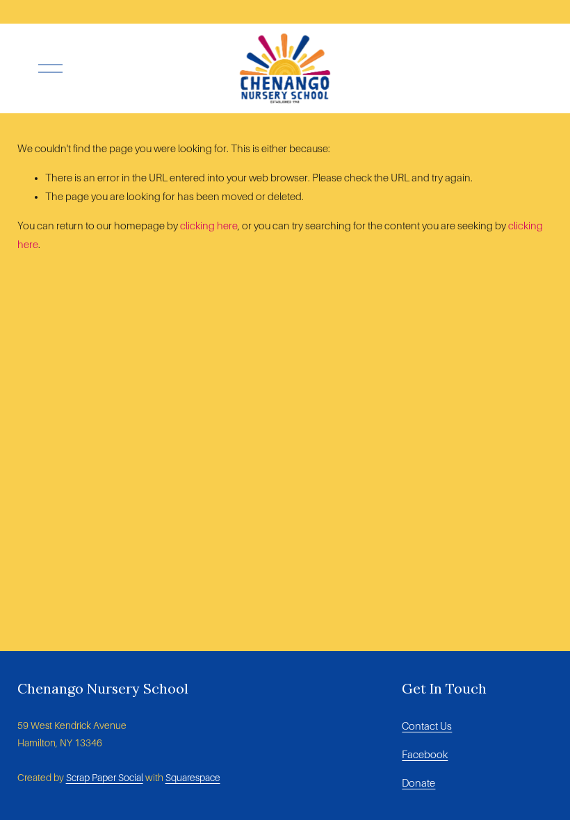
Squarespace (192, 777)
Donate (418, 783)
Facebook (425, 754)
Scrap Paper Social (104, 777)
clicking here (209, 225)
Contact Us (427, 726)
